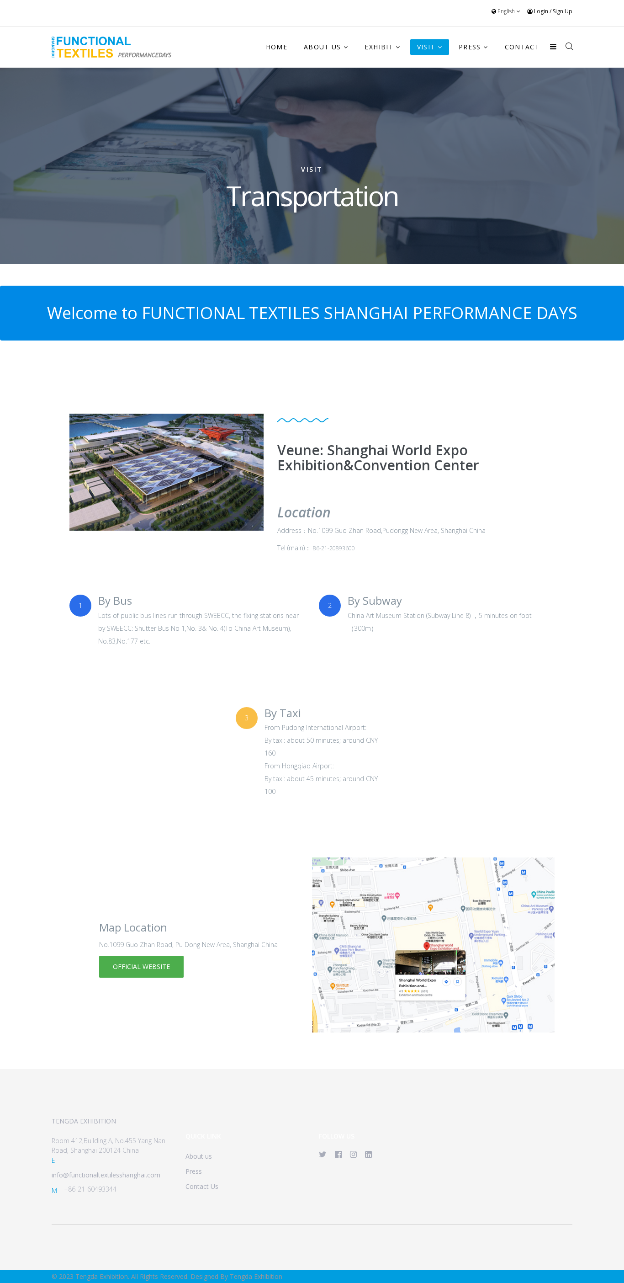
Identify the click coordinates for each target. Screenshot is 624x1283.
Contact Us (201, 1186)
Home (276, 47)
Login (541, 11)
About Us (322, 47)
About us (198, 1156)
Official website (141, 966)
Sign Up (562, 11)
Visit (426, 47)
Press (470, 47)
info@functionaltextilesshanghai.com (106, 1175)
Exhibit (379, 47)
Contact (522, 47)
